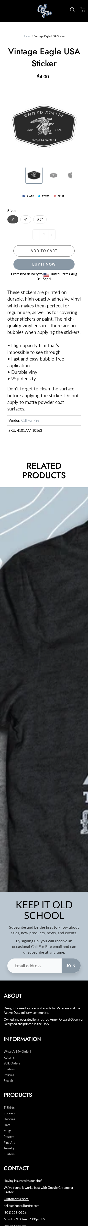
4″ (25, 219)
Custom (9, 1069)
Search (8, 1081)
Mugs (7, 1131)
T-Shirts (9, 1107)
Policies (9, 1075)
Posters (9, 1137)
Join (71, 966)
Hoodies (9, 1119)
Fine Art (9, 1142)
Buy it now (44, 264)
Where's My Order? (17, 1051)
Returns (9, 1057)
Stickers (9, 1113)
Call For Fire (30, 420)
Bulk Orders (12, 1063)
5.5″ (40, 219)
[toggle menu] (5, 11)
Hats (7, 1125)
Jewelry (9, 1148)
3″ (12, 219)
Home (26, 36)
